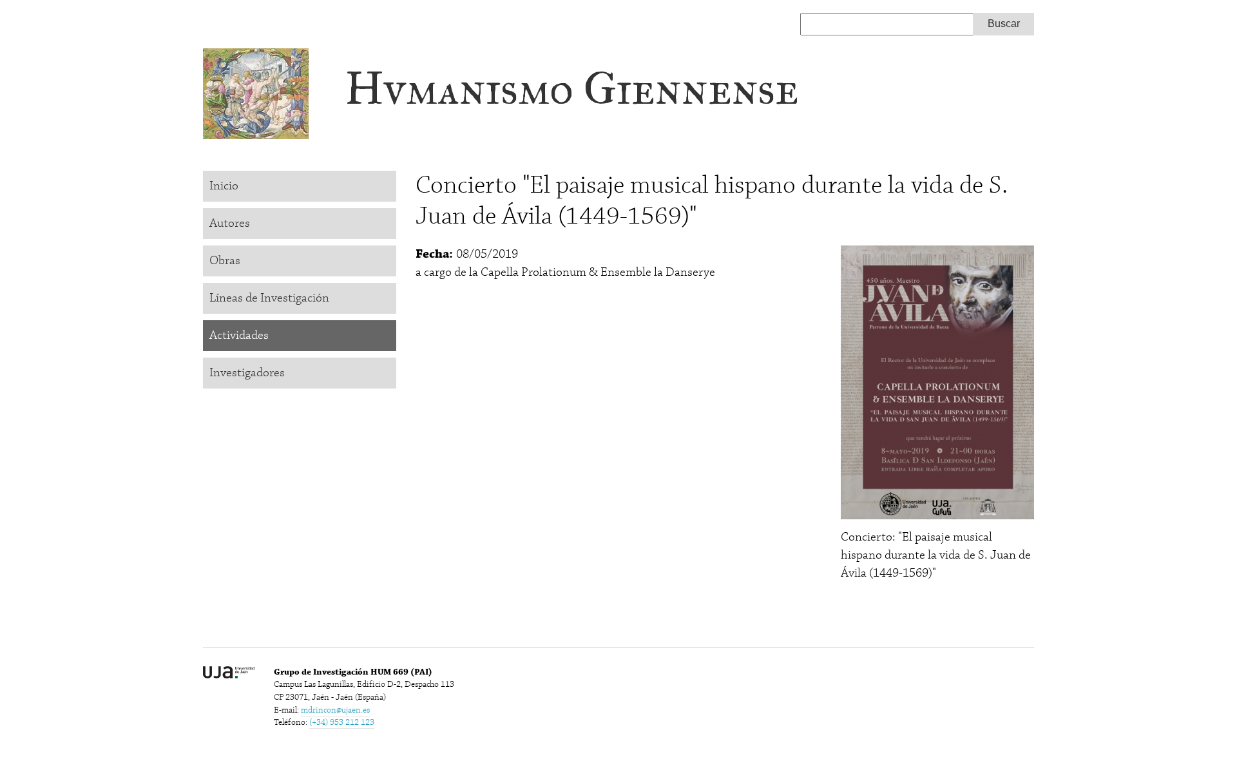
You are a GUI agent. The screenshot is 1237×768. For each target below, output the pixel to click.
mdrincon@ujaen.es (335, 710)
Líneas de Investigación (269, 298)
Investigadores (247, 373)
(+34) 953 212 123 (341, 722)
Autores (229, 223)
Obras (224, 261)
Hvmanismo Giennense (572, 88)
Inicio (223, 186)
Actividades (239, 335)
